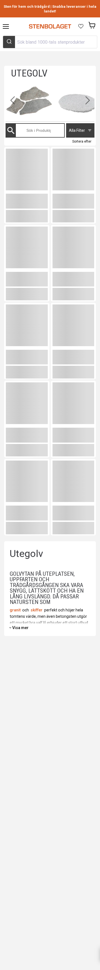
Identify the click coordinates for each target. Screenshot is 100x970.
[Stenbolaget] (49, 26)
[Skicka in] (9, 42)
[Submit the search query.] (13, 130)
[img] (34, 103)
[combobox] (50, 42)
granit (15, 610)
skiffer (36, 610)
